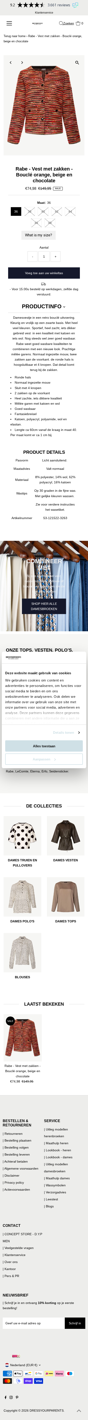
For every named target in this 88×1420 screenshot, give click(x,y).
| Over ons (10, 1262)
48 (50, 223)
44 (70, 211)
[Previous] (11, 62)
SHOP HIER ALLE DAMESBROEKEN (44, 606)
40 (43, 211)
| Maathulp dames (57, 1178)
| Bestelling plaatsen (17, 1140)
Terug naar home (14, 36)
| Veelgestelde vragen (18, 1248)
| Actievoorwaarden (16, 1189)
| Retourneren (13, 1133)
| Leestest (51, 1199)
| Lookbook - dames (58, 1157)
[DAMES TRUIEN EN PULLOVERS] (22, 835)
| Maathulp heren (56, 1143)
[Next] (22, 62)
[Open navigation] (11, 23)
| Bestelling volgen (16, 1147)
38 (29, 211)
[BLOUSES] (22, 952)
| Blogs (49, 1206)
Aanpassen (41, 759)
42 (56, 211)
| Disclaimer (11, 1175)
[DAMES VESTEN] (66, 835)
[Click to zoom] (77, 62)
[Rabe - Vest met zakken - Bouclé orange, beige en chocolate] (23, 1037)
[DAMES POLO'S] (22, 896)
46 (36, 223)
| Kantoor (9, 1269)
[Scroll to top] (78, 1410)
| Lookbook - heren (57, 1150)
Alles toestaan (44, 746)
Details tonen (63, 732)
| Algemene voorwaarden (20, 1168)
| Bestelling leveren (16, 1154)
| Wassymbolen (55, 1185)
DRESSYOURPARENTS (47, 1410)
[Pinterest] (17, 1397)
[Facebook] (6, 1397)
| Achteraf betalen (15, 1161)
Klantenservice (44, 12)
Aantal (44, 247)
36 (16, 211)
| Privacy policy (13, 1182)
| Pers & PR (11, 1276)
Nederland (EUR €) (23, 1365)
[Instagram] (11, 1397)
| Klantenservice (14, 1255)
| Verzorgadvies (55, 1192)
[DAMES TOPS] (66, 896)
